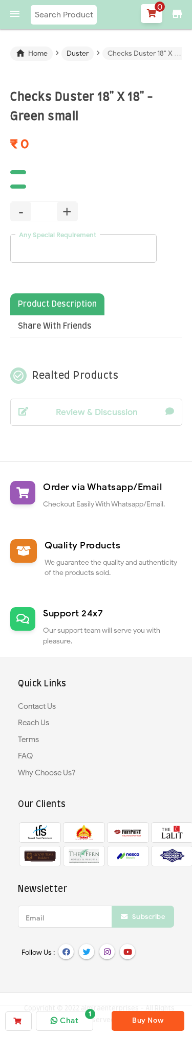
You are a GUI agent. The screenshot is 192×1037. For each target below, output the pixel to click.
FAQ (25, 756)
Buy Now (148, 1020)
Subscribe (147, 916)
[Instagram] (107, 951)
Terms (28, 739)
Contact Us (37, 706)
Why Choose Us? (47, 772)
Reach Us (33, 722)
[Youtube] (127, 951)
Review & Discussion (97, 412)
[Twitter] (86, 951)
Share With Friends (55, 326)
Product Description (57, 304)
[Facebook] (66, 951)
